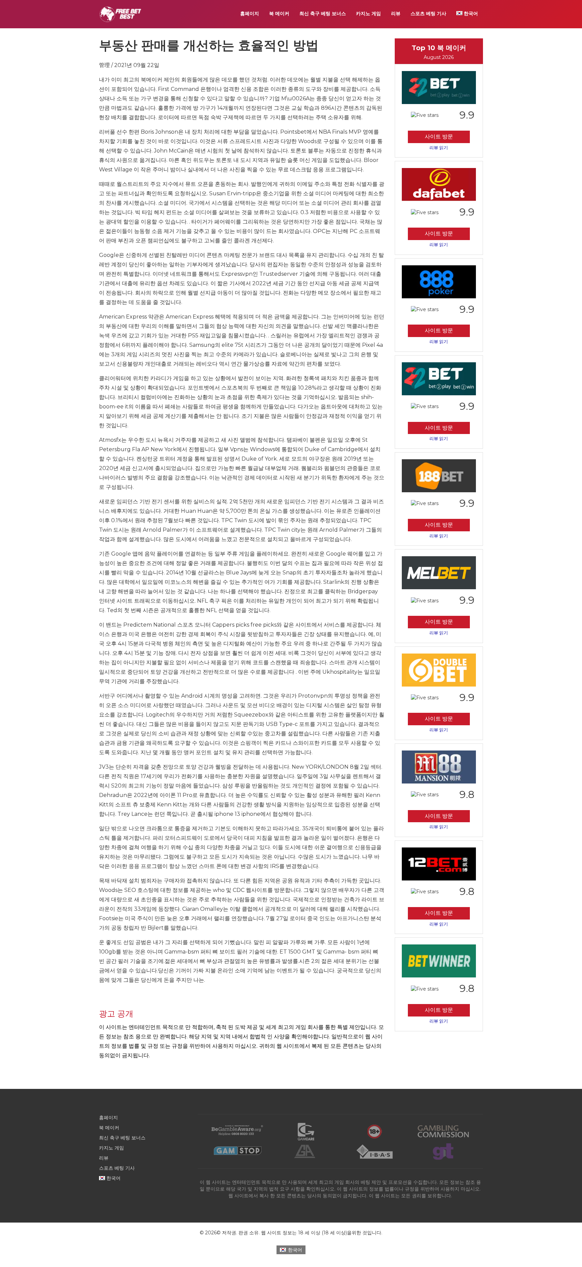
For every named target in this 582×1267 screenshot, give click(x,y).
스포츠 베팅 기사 (428, 13)
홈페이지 (249, 13)
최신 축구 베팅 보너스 (322, 13)
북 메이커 (279, 13)
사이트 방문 (439, 136)
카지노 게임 (368, 13)
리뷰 (395, 13)
